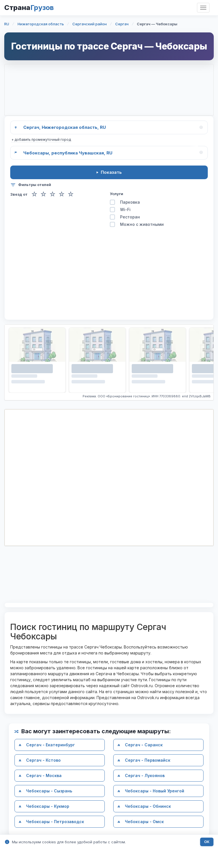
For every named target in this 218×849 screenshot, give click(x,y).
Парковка (130, 202)
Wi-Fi (125, 209)
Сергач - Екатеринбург (50, 744)
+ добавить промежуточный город (41, 139)
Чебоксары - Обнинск (148, 806)
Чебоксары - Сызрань (49, 790)
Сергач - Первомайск (147, 760)
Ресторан (130, 216)
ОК (206, 842)
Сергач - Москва (44, 775)
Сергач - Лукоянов (145, 775)
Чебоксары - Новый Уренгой (154, 790)
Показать (111, 172)
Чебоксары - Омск (144, 821)
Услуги (116, 193)
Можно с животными (142, 224)
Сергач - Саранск (144, 744)
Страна (29, 7)
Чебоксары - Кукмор (47, 806)
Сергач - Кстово (43, 760)
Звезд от (19, 194)
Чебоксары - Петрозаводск (55, 821)
